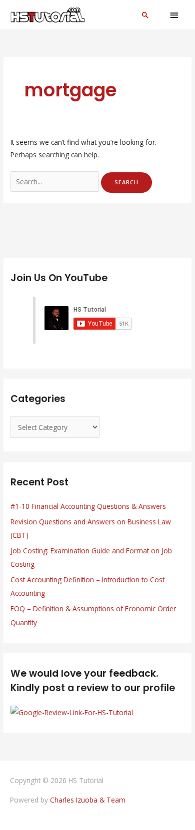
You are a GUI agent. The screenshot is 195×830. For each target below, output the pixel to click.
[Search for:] (55, 181)
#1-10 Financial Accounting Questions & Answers (88, 506)
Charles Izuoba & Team (88, 800)
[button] (145, 14)
